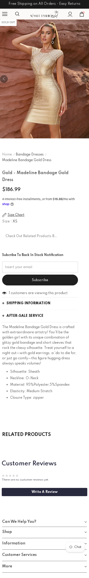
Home (7, 154)
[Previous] (4, 79)
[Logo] (44, 14)
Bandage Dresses (30, 154)
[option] (44, 78)
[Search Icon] (21, 14)
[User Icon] (70, 14)
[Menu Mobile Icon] (4, 14)
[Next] (85, 79)
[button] (44, 492)
